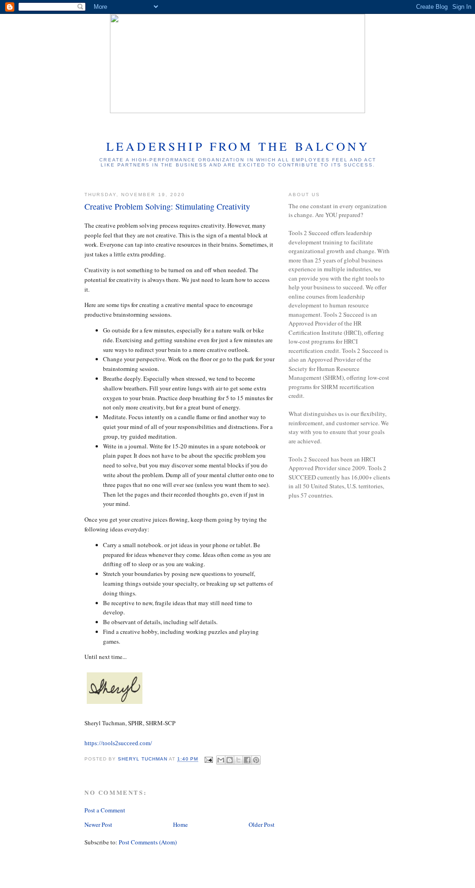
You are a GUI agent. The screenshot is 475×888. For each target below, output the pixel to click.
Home (180, 824)
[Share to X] (238, 760)
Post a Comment (104, 810)
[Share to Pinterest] (256, 760)
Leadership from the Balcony (238, 146)
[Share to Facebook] (247, 760)
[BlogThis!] (229, 760)
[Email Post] (208, 759)
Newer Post (98, 824)
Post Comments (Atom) (148, 842)
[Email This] (220, 760)
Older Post (262, 824)
